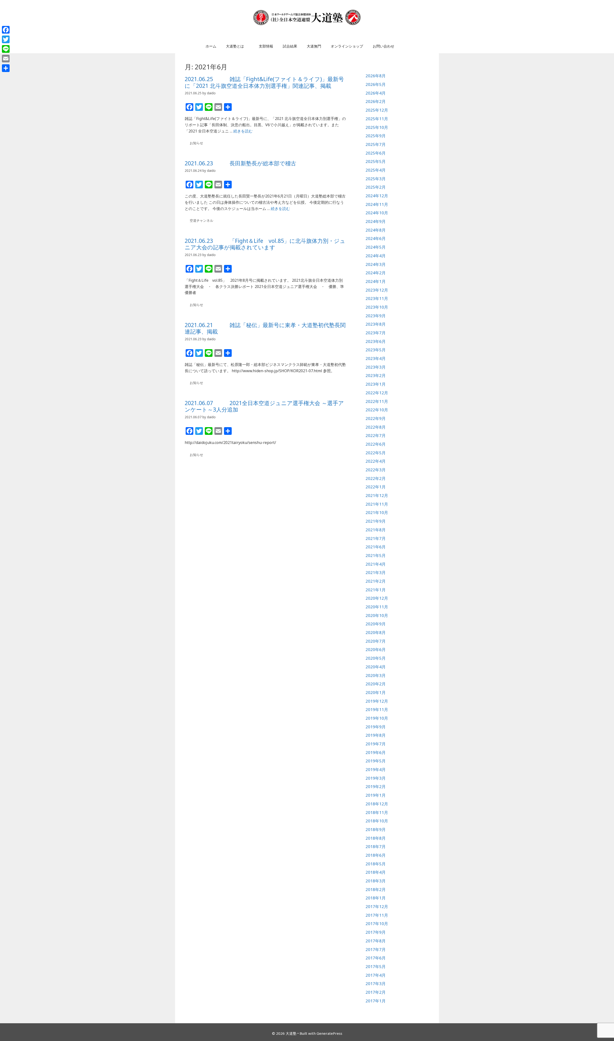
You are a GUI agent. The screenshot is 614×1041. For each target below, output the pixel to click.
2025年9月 (376, 135)
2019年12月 (377, 701)
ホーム (211, 46)
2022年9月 (376, 418)
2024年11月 (377, 204)
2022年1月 (376, 487)
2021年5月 (376, 555)
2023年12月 (377, 290)
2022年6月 (376, 444)
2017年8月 (376, 941)
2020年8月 (376, 632)
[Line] (6, 49)
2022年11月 (377, 401)
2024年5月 (376, 247)
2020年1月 (376, 692)
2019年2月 (376, 786)
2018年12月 (377, 804)
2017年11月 (377, 915)
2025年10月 (377, 127)
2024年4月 (376, 255)
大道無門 (314, 46)
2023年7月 (376, 332)
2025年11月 (377, 118)
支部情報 (266, 46)
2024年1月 (376, 281)
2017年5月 (376, 966)
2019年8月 (376, 735)
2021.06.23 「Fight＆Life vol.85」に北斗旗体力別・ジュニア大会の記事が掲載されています (265, 244)
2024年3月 (376, 264)
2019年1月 (376, 795)
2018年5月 (376, 864)
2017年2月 (376, 992)
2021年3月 (376, 572)
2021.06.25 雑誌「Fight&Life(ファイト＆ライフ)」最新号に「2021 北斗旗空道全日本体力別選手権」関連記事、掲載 (264, 82)
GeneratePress (329, 1033)
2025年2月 (376, 187)
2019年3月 (376, 778)
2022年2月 (376, 478)
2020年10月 (377, 615)
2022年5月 (376, 452)
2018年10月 (377, 821)
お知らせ (196, 143)
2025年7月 (376, 144)
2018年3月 (376, 881)
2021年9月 (376, 521)
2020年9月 (376, 624)
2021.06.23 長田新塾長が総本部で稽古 (240, 163)
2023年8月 (376, 324)
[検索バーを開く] (406, 46)
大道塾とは (235, 46)
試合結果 (290, 46)
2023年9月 (376, 315)
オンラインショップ (347, 46)
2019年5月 (376, 761)
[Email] (6, 58)
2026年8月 (376, 75)
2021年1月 (376, 589)
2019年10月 (377, 718)
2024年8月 (376, 230)
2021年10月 (377, 512)
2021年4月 (376, 564)
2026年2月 (376, 101)
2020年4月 (376, 667)
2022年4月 (376, 461)
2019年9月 (376, 727)
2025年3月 (376, 178)
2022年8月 (376, 427)
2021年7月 (376, 538)
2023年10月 (377, 307)
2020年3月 (376, 675)
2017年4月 (376, 975)
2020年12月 (377, 598)
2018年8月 (376, 838)
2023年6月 (376, 341)
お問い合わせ (383, 46)
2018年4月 (376, 872)
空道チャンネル (201, 220)
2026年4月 (376, 93)
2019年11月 (377, 709)
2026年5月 (376, 84)
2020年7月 (376, 641)
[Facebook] (6, 30)
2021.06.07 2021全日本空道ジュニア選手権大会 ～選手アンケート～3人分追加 (264, 406)
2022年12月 (377, 392)
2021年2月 (376, 581)
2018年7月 (376, 846)
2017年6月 (376, 958)
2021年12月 (377, 495)
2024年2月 (376, 272)
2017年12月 (377, 906)
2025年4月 (376, 170)
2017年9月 (376, 932)
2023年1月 (376, 384)
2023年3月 (376, 367)
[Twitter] (6, 39)
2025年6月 (376, 153)
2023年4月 (376, 358)
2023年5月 (376, 350)
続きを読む (243, 131)
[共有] (6, 68)
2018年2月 (376, 889)
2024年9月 (376, 221)
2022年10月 (377, 410)
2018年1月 (376, 898)
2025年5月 (376, 161)
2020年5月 (376, 658)
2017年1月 (376, 1001)
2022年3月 (376, 470)
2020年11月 (377, 607)
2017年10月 (377, 923)
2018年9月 (376, 829)
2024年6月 (376, 238)
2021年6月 (376, 547)
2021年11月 (377, 504)
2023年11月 (377, 298)
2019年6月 (376, 752)
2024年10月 (377, 212)
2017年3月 (376, 983)
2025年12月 (377, 110)
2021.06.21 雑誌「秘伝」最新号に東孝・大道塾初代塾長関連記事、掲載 (265, 328)
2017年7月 (376, 949)
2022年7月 (376, 435)
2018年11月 (377, 812)
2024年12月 (377, 195)
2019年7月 (376, 744)
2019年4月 (376, 769)
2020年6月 (376, 649)
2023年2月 (376, 375)
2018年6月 (376, 855)
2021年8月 (376, 529)
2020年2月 (376, 684)
